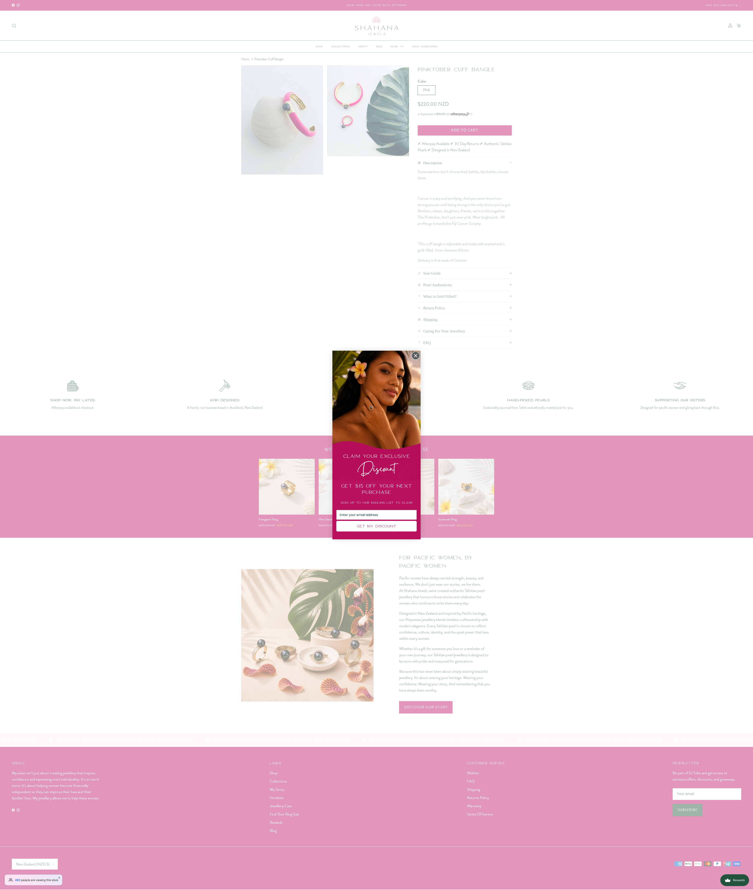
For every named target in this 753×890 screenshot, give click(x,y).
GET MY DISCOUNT (376, 526)
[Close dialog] (415, 355)
